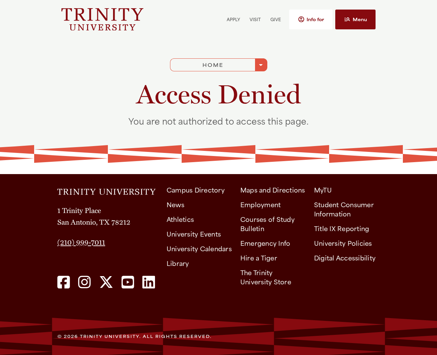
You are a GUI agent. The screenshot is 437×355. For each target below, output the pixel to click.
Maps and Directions (272, 190)
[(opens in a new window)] (63, 282)
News (175, 204)
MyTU (323, 190)
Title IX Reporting (341, 228)
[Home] (106, 189)
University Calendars (199, 248)
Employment (260, 204)
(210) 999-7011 (81, 242)
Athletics (180, 219)
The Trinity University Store (265, 276)
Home (212, 64)
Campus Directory (196, 190)
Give (275, 19)
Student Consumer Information (344, 208)
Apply (233, 19)
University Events (194, 234)
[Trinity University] (127, 19)
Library (178, 263)
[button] (311, 19)
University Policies (343, 243)
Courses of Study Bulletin (267, 223)
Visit (255, 19)
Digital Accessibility (345, 257)
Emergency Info (265, 243)
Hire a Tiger (258, 257)
